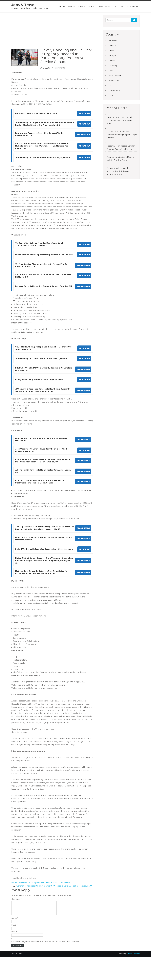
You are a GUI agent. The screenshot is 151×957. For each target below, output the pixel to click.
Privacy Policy (132, 6)
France (112, 61)
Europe (112, 56)
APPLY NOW (84, 113)
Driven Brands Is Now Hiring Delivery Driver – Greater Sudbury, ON (40, 883)
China (111, 51)
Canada (81, 6)
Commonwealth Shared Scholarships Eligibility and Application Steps (118, 171)
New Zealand (105, 6)
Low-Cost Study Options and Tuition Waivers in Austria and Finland (120, 120)
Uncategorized (115, 91)
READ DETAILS (83, 134)
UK (115, 6)
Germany (92, 6)
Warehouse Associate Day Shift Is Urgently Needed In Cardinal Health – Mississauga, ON (54, 886)
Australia (71, 6)
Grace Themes (133, 954)
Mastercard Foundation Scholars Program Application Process (121, 147)
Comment (16, 899)
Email (14, 925)
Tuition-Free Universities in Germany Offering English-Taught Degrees (122, 135)
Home (62, 6)
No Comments (58, 68)
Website (15, 932)
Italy (111, 71)
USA (121, 6)
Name (14, 918)
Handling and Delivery (26, 878)
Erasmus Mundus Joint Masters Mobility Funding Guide (120, 158)
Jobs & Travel (23, 5)
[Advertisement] (52, 31)
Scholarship (114, 81)
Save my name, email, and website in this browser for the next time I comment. (46, 942)
